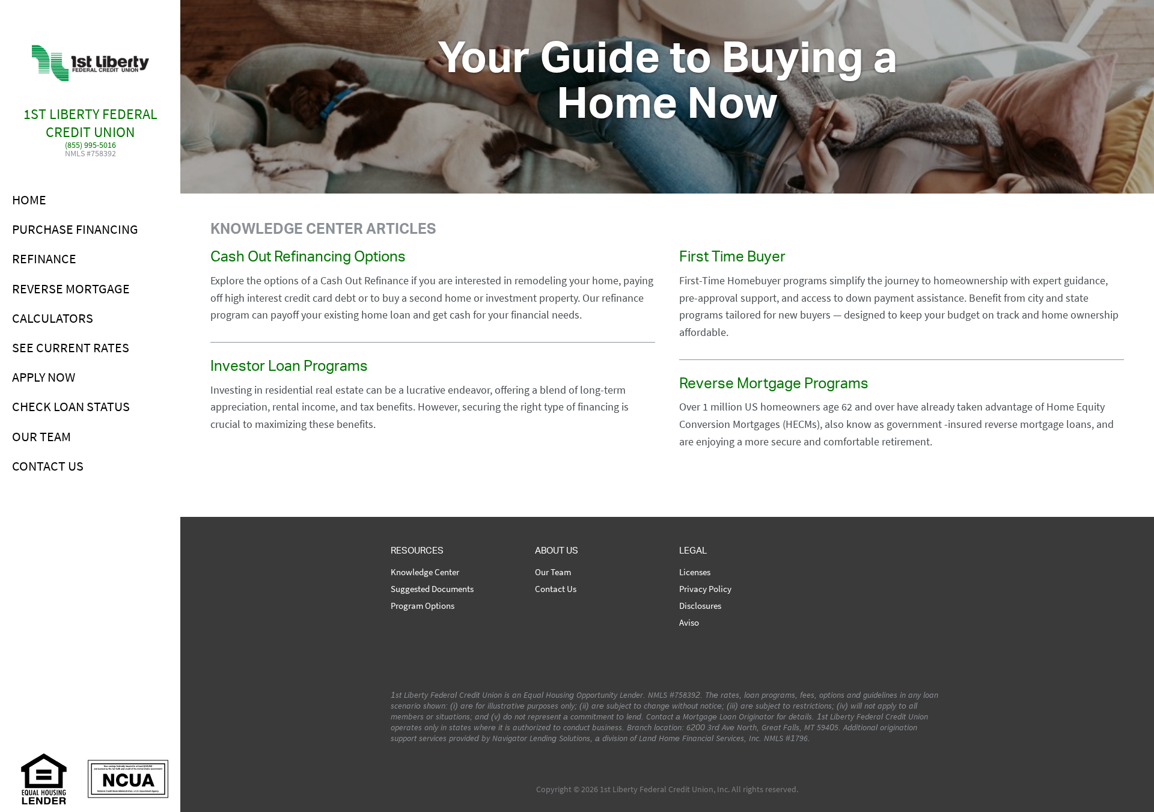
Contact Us (48, 466)
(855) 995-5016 (90, 145)
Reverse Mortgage (71, 288)
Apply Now (43, 377)
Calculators (52, 318)
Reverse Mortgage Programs (774, 385)
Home (29, 200)
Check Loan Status (71, 406)
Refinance (44, 258)
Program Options (422, 606)
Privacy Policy (705, 589)
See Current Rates (70, 347)
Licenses (694, 572)
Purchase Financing (75, 229)
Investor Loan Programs (289, 368)
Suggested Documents (432, 589)
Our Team (41, 436)
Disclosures (700, 606)
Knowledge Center (425, 572)
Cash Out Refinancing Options (308, 259)
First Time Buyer (732, 259)
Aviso (689, 623)
